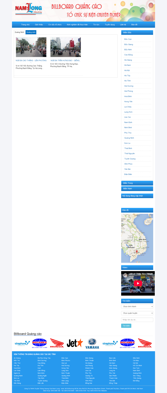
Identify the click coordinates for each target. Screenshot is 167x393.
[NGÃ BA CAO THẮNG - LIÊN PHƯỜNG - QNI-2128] (31, 47)
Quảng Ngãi (42, 376)
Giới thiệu (39, 25)
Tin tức (96, 25)
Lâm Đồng (41, 370)
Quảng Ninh (19, 32)
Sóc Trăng (136, 376)
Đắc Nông (17, 383)
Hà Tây (127, 75)
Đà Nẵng (136, 381)
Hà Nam (127, 65)
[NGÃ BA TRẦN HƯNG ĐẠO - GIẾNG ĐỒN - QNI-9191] (65, 47)
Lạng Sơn (128, 112)
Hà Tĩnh (127, 81)
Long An (112, 370)
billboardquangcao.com (115, 391)
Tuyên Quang (129, 159)
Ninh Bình (128, 127)
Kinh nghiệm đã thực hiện (77, 25)
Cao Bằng (128, 55)
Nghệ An (17, 373)
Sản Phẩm (113, 376)
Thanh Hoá (113, 378)
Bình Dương (42, 360)
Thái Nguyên (129, 153)
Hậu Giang (113, 365)
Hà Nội (127, 70)
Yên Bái (127, 169)
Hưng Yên (128, 101)
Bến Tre (17, 360)
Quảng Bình (137, 373)
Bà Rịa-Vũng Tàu (44, 358)
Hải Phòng (128, 91)
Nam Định (128, 122)
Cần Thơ (17, 363)
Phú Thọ (127, 133)
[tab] (137, 32)
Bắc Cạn (128, 39)
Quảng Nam (18, 376)
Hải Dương (128, 86)
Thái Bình (128, 148)
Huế (39, 368)
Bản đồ (134, 25)
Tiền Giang (137, 378)
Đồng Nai (88, 383)
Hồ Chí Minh (137, 365)
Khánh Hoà (89, 368)
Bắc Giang (128, 44)
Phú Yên (112, 373)
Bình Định (112, 360)
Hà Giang (128, 60)
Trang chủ (25, 25)
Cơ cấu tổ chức (54, 25)
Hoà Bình (128, 96)
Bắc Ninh (128, 50)
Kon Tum (136, 368)
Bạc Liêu (112, 358)
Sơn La (127, 143)
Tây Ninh (41, 378)
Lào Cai (127, 117)
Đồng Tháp (113, 383)
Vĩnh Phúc (128, 164)
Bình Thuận (89, 360)
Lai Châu (127, 107)
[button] (137, 32)
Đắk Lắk (41, 383)
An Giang (17, 358)
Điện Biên (128, 174)
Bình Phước (65, 360)
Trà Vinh (17, 381)
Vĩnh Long (65, 381)
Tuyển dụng (110, 25)
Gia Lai (64, 363)
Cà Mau (136, 360)
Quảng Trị (89, 376)
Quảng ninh (30, 32)
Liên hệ (123, 25)
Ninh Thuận (65, 373)
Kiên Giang (113, 368)
